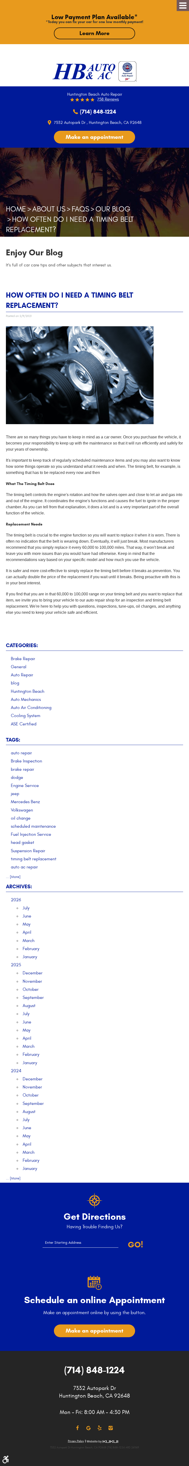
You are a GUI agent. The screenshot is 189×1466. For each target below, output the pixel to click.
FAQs (80, 209)
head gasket (22, 842)
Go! (135, 1245)
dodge (17, 777)
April (27, 932)
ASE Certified (23, 724)
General (18, 666)
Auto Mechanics (26, 699)
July (26, 908)
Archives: (19, 886)
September (33, 997)
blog (15, 683)
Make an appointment (94, 136)
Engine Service (25, 785)
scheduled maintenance (33, 826)
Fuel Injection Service (31, 834)
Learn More (94, 33)
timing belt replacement (33, 859)
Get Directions (94, 1216)
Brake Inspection (26, 761)
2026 (16, 900)
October (31, 989)
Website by (102, 1441)
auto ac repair (24, 867)
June (27, 916)
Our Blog (112, 209)
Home (16, 209)
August (29, 1005)
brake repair (22, 769)
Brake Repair (23, 658)
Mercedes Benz (25, 801)
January (30, 956)
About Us (48, 209)
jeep (15, 793)
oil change (21, 818)
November (32, 981)
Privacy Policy (76, 1441)
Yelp (99, 1428)
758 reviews (108, 99)
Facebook (77, 1428)
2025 (16, 965)
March (28, 940)
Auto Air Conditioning (31, 707)
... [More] (13, 877)
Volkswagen (22, 810)
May (27, 924)
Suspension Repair (28, 850)
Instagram (110, 1428)
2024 (16, 1070)
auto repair (21, 753)
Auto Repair (22, 675)
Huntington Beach (27, 691)
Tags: (13, 740)
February (31, 948)
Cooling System (25, 715)
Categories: (22, 645)
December (33, 973)
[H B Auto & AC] (83, 71)
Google (88, 1428)
